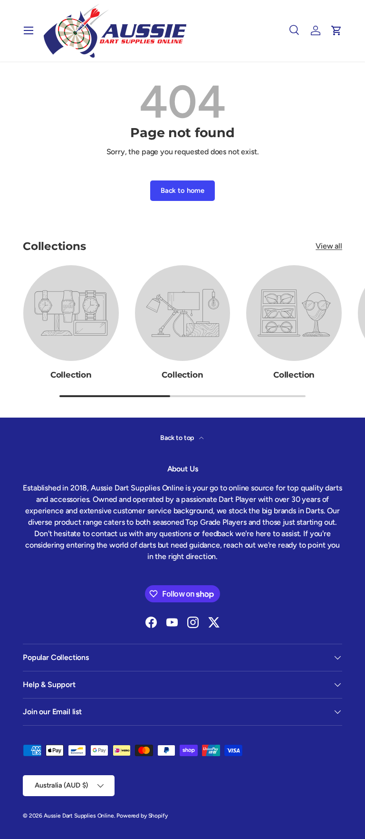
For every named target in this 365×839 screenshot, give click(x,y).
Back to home (182, 190)
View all (329, 245)
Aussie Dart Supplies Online (79, 815)
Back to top (177, 438)
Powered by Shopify (141, 815)
